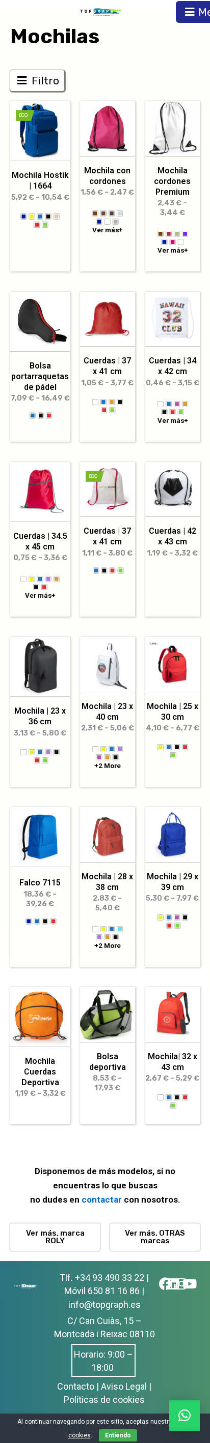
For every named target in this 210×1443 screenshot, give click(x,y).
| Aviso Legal (121, 1386)
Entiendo (118, 1435)
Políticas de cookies (104, 1399)
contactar (103, 1199)
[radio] (24, 216)
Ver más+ (107, 230)
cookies (79, 1435)
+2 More (107, 766)
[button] (184, 1415)
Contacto (75, 1386)
